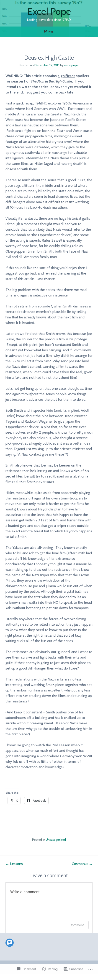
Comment (77, 925)
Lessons (14, 864)
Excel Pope (49, 11)
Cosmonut (82, 864)
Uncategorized (56, 839)
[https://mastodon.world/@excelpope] (9, 943)
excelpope (71, 65)
